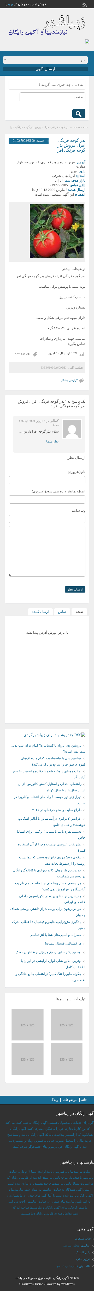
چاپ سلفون (83, 1238)
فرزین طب (83, 1259)
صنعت (76, 127)
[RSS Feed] (85, 4)
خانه (85, 127)
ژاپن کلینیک (83, 1252)
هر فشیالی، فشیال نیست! (63, 943)
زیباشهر (85, 1245)
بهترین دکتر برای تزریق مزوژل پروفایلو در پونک (48, 952)
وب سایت (78, 510)
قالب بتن (85, 1266)
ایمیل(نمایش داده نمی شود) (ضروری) (58, 491)
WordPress (68, 1284)
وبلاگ (54, 1100)
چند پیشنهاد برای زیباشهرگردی (48, 735)
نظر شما (52, 441)
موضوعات (70, 1100)
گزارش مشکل (69, 380)
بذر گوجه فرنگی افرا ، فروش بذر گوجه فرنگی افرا (70, 145)
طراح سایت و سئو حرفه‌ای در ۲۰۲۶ (56, 810)
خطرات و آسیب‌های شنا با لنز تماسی (55, 935)
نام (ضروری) (76, 472)
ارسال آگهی (45, 69)
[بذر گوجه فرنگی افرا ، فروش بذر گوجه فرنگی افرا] (47, 231)
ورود (10, 4)
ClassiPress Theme (31, 1284)
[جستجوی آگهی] (78, 113)
